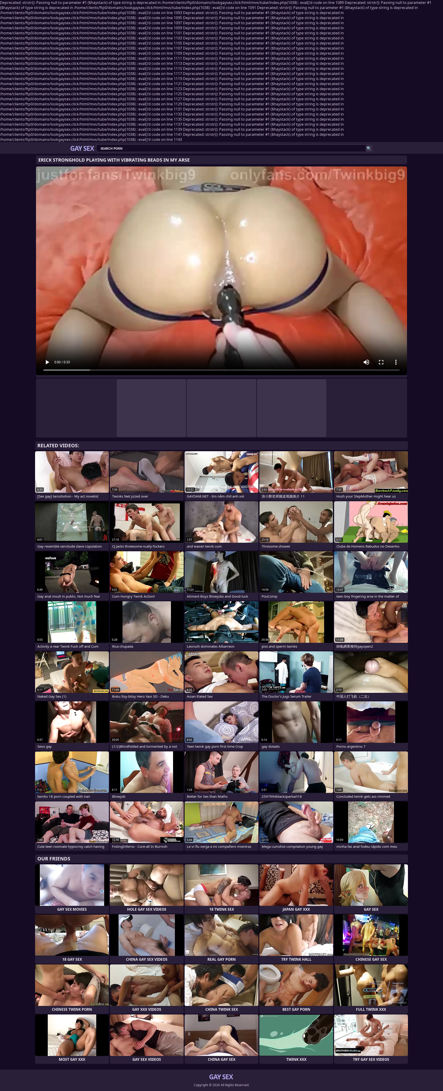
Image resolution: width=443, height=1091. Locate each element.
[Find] (369, 148)
